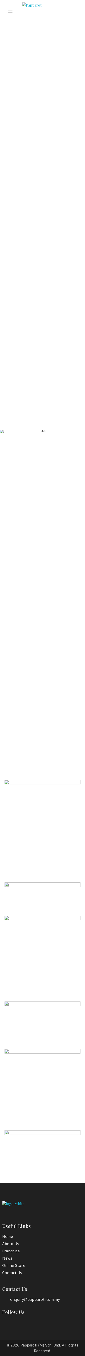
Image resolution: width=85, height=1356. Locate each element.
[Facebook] (9, 1326)
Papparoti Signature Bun (25, 308)
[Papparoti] (19, 1210)
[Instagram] (24, 1326)
